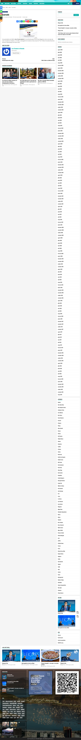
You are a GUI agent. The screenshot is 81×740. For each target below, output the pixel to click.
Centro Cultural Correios (7, 705)
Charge (59, 425)
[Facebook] (17, 21)
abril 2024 (60, 123)
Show (59, 569)
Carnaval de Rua (5, 703)
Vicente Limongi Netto (62, 585)
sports (8, 717)
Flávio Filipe (60, 470)
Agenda (59, 402)
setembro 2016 (60, 360)
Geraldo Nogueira (61, 478)
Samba (59, 559)
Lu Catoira (60, 499)
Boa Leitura (13, 3)
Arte (3, 701)
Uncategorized (60, 577)
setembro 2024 (60, 109)
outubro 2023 (60, 138)
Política (15, 713)
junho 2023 (60, 149)
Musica (59, 517)
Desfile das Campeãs (61, 457)
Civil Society (60, 436)
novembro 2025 (61, 73)
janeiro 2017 (60, 350)
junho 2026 (60, 55)
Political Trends (60, 543)
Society (59, 572)
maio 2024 (60, 120)
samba (19, 715)
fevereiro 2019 (60, 285)
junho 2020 (60, 243)
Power (59, 548)
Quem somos (7, 3)
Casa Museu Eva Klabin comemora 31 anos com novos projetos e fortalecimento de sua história (9, 82)
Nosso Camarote (61, 525)
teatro (11, 717)
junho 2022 (60, 180)
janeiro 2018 (60, 319)
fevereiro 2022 (60, 190)
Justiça (18, 709)
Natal (7, 713)
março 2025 (60, 94)
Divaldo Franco (60, 459)
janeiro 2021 (60, 224)
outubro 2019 (60, 264)
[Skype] (32, 21)
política (59, 540)
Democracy (60, 454)
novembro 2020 (61, 230)
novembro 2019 (60, 261)
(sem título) (78, 612)
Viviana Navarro (60, 593)
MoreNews (45, 738)
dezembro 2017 (60, 321)
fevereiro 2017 (60, 347)
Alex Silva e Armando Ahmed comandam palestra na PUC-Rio (46, 81)
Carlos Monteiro (61, 418)
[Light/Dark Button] (69, 3)
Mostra (59, 514)
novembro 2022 (61, 167)
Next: (48, 59)
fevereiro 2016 (60, 379)
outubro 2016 (60, 358)
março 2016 (60, 376)
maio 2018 (60, 308)
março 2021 (60, 219)
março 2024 (60, 125)
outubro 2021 (60, 201)
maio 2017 (59, 339)
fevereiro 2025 (60, 96)
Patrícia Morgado (61, 535)
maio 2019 (60, 277)
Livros (59, 496)
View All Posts (16, 53)
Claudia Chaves (44, 666)
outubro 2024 (60, 107)
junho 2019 (60, 274)
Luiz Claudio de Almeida (7, 17)
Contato (30, 3)
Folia (22, 707)
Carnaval (19, 3)
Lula (14, 711)
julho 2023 (60, 146)
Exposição (9, 707)
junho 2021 (60, 211)
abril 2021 (59, 217)
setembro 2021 (60, 204)
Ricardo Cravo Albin (61, 551)
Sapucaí (59, 564)
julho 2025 (60, 83)
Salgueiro (59, 556)
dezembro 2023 (60, 133)
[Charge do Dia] (66, 606)
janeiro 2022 (60, 193)
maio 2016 (60, 371)
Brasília (18, 701)
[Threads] (35, 21)
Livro (8, 711)
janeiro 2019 (60, 287)
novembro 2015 (60, 386)
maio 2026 (60, 57)
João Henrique (60, 491)
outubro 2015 (60, 389)
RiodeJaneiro (14, 715)
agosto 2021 (60, 206)
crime (18, 705)
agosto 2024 (60, 112)
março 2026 (60, 62)
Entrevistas (60, 467)
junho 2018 (60, 305)
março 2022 (60, 188)
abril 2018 (59, 311)
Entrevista (36, 3)
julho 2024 (60, 115)
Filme (14, 707)
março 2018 (60, 313)
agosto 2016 (60, 363)
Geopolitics (60, 475)
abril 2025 (60, 91)
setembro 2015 (60, 392)
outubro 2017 (60, 326)
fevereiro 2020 (60, 253)
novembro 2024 (61, 104)
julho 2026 (60, 52)
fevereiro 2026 (60, 65)
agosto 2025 (60, 81)
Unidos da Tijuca (61, 580)
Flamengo (18, 707)
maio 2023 (60, 151)
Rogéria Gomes (60, 553)
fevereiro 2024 (60, 128)
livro (59, 493)
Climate (59, 441)
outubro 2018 (60, 295)
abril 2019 (59, 279)
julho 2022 (60, 177)
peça (59, 538)
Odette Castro (60, 527)
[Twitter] (19, 21)
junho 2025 (60, 86)
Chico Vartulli (60, 428)
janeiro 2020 (60, 256)
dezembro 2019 (60, 258)
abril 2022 (60, 185)
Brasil (15, 701)
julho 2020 (60, 240)
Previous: (8, 59)
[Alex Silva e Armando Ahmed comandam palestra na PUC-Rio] (46, 73)
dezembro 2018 (60, 290)
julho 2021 (60, 209)
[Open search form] (71, 4)
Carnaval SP (20, 703)
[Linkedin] (22, 21)
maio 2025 (60, 89)
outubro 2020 (60, 232)
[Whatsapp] (24, 21)
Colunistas (25, 3)
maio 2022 (60, 183)
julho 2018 (60, 303)
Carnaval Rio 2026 (13, 703)
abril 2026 (60, 60)
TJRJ (18, 717)
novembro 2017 (60, 324)
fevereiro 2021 (60, 222)
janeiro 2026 (60, 68)
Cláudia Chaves (60, 438)
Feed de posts (60, 637)
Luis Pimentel (60, 501)
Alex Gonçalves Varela (62, 407)
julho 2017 (60, 334)
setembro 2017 (60, 329)
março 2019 (60, 282)
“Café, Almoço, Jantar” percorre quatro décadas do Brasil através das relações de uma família (68, 33)
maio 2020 (60, 245)
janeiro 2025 (60, 99)
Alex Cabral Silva (61, 404)
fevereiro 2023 (60, 159)
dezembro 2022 (60, 164)
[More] (37, 21)
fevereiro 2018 (60, 316)
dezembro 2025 (60, 70)
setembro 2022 (60, 172)
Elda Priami (60, 462)
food (3, 709)
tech (15, 717)
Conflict (59, 446)
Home (2, 3)
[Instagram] (26, 21)
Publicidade (42, 3)
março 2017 (60, 345)
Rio (3, 715)
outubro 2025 (60, 76)
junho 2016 (60, 368)
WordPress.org (60, 642)
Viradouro (59, 590)
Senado (4, 717)
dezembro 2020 (61, 227)
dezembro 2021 (60, 196)
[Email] (30, 21)
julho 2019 (60, 271)
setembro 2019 (60, 266)
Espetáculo (5, 707)
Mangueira (60, 506)
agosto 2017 (60, 332)
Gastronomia (60, 472)
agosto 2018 (60, 300)
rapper (23, 713)
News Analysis (60, 522)
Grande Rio (60, 483)
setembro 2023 (60, 141)
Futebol (7, 709)
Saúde (59, 567)
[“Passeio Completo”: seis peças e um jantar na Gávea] (50, 656)
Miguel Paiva (60, 509)
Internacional (60, 488)
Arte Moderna (5, 11)
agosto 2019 (60, 269)
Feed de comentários (61, 640)
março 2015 (60, 394)
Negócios (59, 519)
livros (12, 711)
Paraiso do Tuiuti (61, 533)
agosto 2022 (60, 175)
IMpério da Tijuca (61, 486)
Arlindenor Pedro (61, 410)
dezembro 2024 (60, 102)
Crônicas (59, 449)
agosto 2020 (60, 237)
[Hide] (0, 22)
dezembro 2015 (60, 384)
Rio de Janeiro (7, 715)
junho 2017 (60, 337)
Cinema (59, 431)
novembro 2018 (60, 292)
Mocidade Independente (62, 512)
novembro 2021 (60, 198)
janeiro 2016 (60, 381)
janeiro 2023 (60, 162)
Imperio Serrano (13, 709)
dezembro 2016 (60, 353)
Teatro (59, 574)
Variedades (15, 77)
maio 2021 (60, 214)
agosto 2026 (60, 49)
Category (59, 423)
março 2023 (60, 157)
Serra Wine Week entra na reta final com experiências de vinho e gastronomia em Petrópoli (28, 82)
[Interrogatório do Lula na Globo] (66, 621)
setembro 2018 (60, 298)
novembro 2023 (61, 136)
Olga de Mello (60, 530)
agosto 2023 (60, 143)
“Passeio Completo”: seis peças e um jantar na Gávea (67, 28)
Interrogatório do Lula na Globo (63, 25)
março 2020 (60, 251)
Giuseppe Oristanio (61, 480)
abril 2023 (60, 154)
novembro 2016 (60, 355)
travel (21, 717)
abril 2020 (60, 248)
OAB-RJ (11, 713)
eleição (21, 705)
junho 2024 (60, 117)
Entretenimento (61, 465)
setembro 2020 (60, 235)
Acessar (59, 635)
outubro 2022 (60, 170)
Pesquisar (60, 12)
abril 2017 (59, 342)
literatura (4, 711)
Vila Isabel (60, 587)
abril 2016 (59, 373)
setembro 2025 (60, 78)
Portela (59, 546)
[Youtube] (28, 21)
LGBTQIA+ (22, 709)
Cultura (10, 77)
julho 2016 (60, 366)
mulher (4, 713)
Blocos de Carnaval (9, 701)
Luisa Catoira (60, 504)
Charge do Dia (60, 22)
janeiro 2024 (60, 130)
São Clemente (60, 561)
